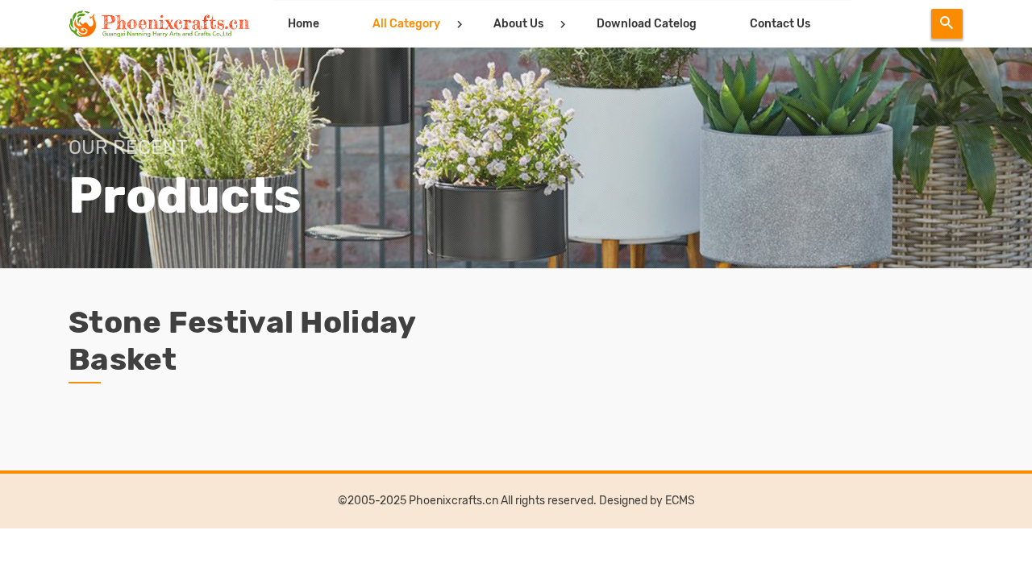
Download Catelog (647, 24)
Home (303, 24)
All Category (406, 24)
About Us (518, 24)
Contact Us (780, 24)
